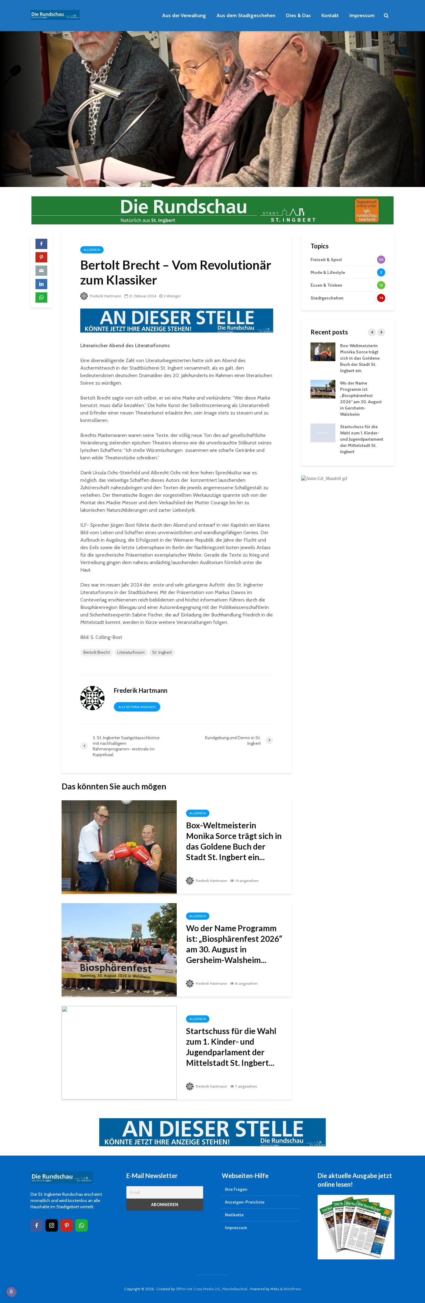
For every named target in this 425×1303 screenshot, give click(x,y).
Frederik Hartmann (105, 296)
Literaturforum (131, 652)
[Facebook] (36, 1225)
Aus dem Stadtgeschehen (246, 15)
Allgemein (92, 250)
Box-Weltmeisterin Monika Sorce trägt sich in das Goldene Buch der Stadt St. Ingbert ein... (234, 841)
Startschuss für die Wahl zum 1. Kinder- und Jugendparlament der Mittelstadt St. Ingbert (361, 439)
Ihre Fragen (236, 1189)
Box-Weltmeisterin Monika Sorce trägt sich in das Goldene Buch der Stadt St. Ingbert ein (360, 358)
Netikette (234, 1215)
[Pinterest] (66, 1225)
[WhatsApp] (81, 1225)
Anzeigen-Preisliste (244, 1202)
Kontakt (330, 15)
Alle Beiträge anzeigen (137, 707)
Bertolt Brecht (96, 652)
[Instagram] (51, 1225)
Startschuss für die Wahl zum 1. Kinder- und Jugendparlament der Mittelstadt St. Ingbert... (231, 1047)
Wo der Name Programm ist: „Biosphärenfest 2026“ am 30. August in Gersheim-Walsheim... (234, 944)
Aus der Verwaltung (184, 15)
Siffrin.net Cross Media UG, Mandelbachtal (211, 1288)
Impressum (362, 15)
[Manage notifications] (11, 1292)
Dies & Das (298, 15)
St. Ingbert (162, 652)
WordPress (292, 1288)
